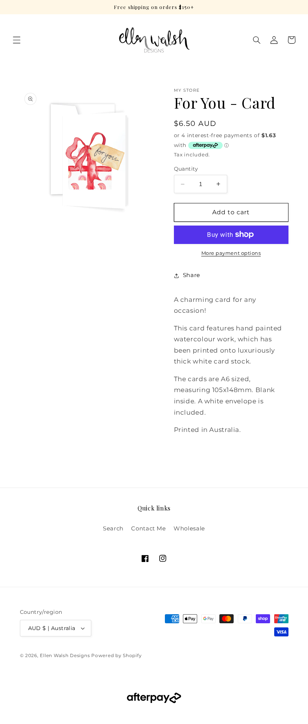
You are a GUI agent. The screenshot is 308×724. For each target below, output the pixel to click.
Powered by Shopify (116, 655)
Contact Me (148, 528)
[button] (16, 39)
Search (113, 528)
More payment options (231, 253)
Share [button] (191, 275)
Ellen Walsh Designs (65, 655)
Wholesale (189, 528)
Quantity (186, 169)
